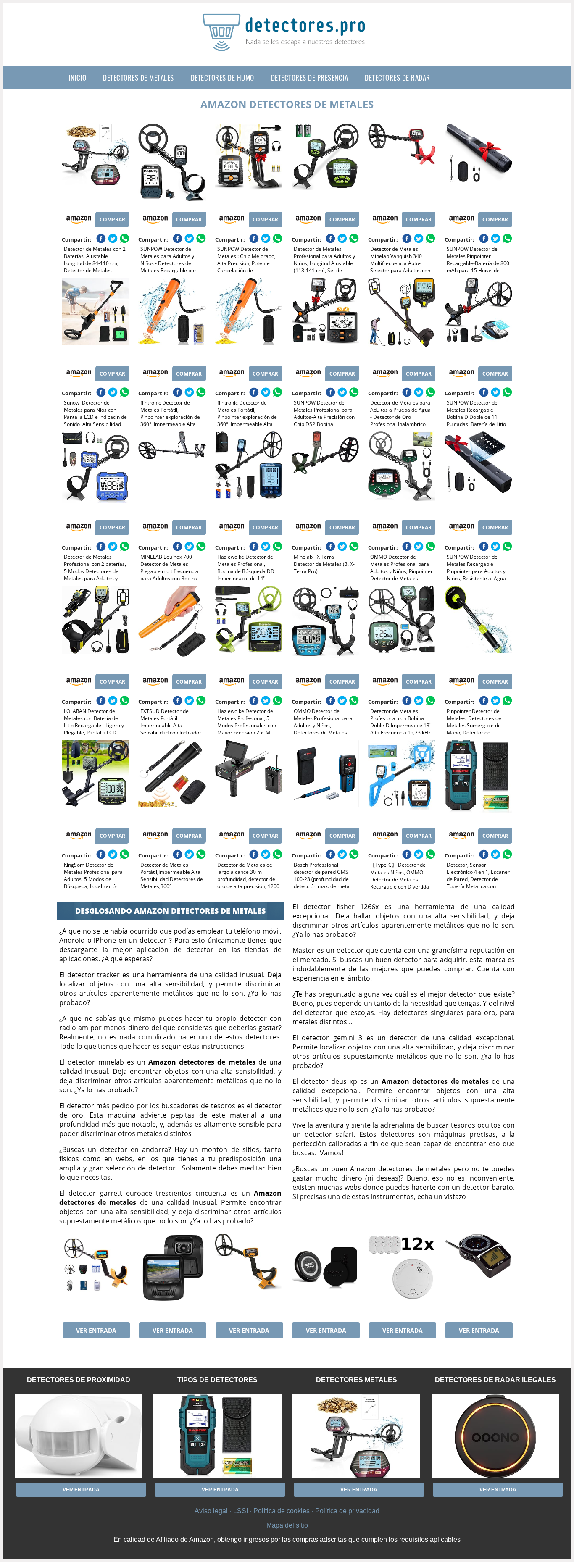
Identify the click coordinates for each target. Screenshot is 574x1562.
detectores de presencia (309, 77)
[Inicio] (287, 44)
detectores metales (356, 1379)
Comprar (112, 219)
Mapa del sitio (287, 1525)
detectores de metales (138, 77)
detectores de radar (397, 77)
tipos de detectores (217, 1379)
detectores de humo (222, 77)
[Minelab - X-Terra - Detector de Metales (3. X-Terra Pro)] (325, 473)
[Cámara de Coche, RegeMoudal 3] (171, 1276)
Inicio (77, 77)
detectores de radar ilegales (495, 1379)
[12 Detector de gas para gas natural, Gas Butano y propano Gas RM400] (401, 1276)
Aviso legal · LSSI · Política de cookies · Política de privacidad (287, 1511)
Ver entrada (96, 1330)
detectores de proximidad (78, 1379)
